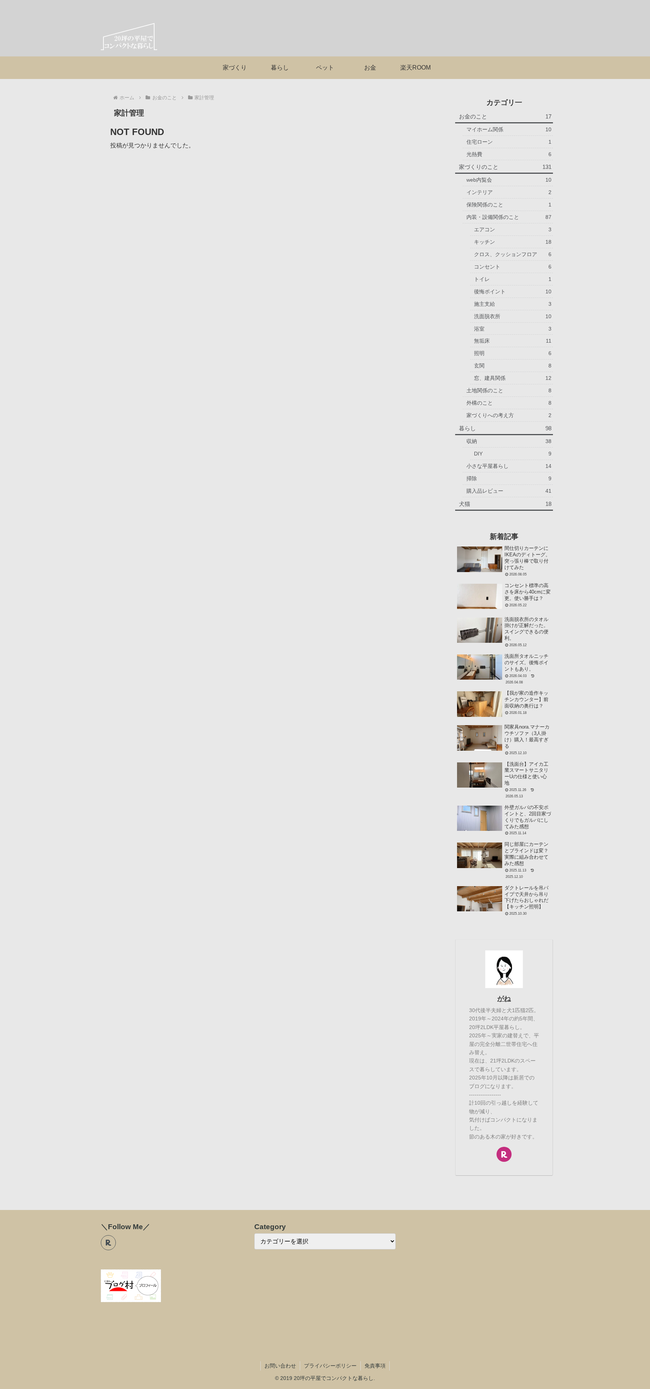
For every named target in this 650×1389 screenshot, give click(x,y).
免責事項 (375, 1366)
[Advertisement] (270, 203)
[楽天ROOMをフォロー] (504, 1154)
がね (504, 998)
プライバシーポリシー (330, 1366)
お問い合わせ (280, 1366)
